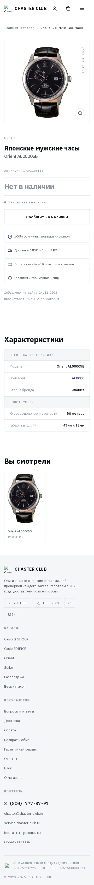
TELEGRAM (51, 603)
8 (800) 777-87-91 (26, 803)
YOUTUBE (21, 603)
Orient (9, 658)
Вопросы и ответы (19, 711)
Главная (11, 28)
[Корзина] (68, 8)
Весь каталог (14, 686)
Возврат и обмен (18, 740)
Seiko (8, 667)
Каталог (27, 28)
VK (70, 603)
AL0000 (78, 378)
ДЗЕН (12, 614)
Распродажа (14, 677)
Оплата (10, 730)
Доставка (12, 721)
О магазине (13, 777)
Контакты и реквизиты (22, 832)
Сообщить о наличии (47, 216)
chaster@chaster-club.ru (23, 813)
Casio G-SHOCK (16, 639)
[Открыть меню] (82, 8)
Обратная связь (17, 842)
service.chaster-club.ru (22, 823)
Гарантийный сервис (20, 749)
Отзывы (10, 759)
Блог (7, 768)
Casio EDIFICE (15, 648)
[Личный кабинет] (55, 8)
